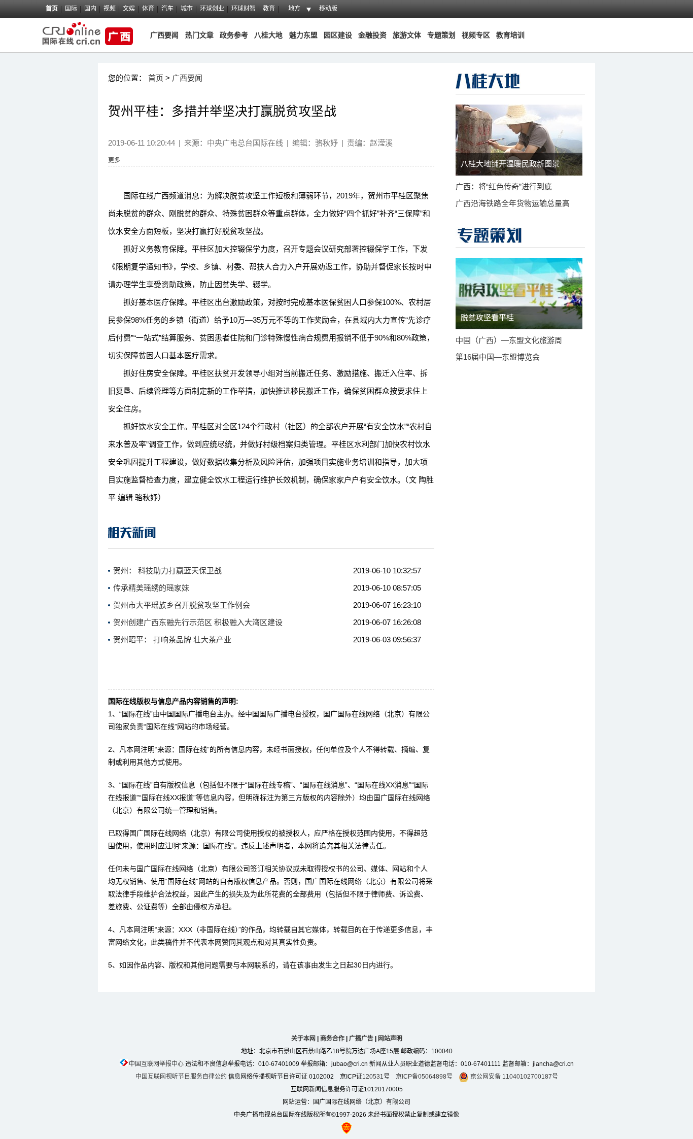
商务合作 (332, 1038)
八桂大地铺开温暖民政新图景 (510, 163)
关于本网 (303, 1038)
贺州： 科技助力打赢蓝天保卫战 (167, 570)
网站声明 (390, 1038)
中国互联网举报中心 (156, 1063)
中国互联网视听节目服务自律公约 (181, 1076)
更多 (114, 160)
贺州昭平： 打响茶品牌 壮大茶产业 (172, 639)
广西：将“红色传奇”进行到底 (504, 186)
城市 (187, 8)
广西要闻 (164, 35)
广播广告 (361, 1038)
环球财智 (243, 8)
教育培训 (510, 35)
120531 (373, 1076)
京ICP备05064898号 (424, 1076)
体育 (148, 8)
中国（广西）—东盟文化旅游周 (509, 340)
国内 (90, 8)
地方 (294, 8)
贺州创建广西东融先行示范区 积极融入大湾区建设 (198, 622)
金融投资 (372, 35)
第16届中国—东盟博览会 (498, 357)
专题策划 (441, 35)
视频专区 (476, 35)
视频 (109, 8)
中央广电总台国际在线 (245, 143)
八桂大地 (269, 35)
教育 (269, 8)
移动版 (328, 8)
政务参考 (234, 35)
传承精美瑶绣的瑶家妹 (151, 587)
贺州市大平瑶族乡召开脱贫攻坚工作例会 (181, 605)
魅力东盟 (303, 35)
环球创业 (212, 8)
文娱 (129, 8)
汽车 (167, 8)
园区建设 (338, 35)
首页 (52, 8)
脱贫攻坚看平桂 (487, 317)
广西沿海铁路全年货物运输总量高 (513, 203)
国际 (71, 8)
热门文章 (198, 35)
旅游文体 (407, 35)
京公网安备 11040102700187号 (513, 1076)
